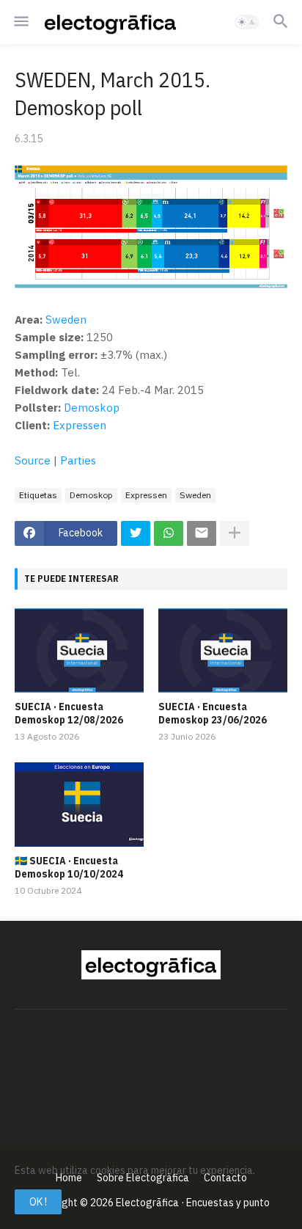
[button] (20, 22)
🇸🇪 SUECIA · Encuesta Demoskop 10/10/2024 (69, 867)
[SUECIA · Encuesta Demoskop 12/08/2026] (79, 650)
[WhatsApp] (168, 533)
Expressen (79, 425)
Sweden (65, 320)
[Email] (201, 533)
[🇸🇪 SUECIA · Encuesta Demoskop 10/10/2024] (79, 804)
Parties (78, 460)
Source (33, 460)
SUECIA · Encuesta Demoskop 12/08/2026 (69, 713)
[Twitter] (135, 533)
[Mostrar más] (234, 533)
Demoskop (91, 408)
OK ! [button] (38, 1201)
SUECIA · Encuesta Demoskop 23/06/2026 (212, 713)
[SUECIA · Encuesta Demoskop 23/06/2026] (222, 650)
